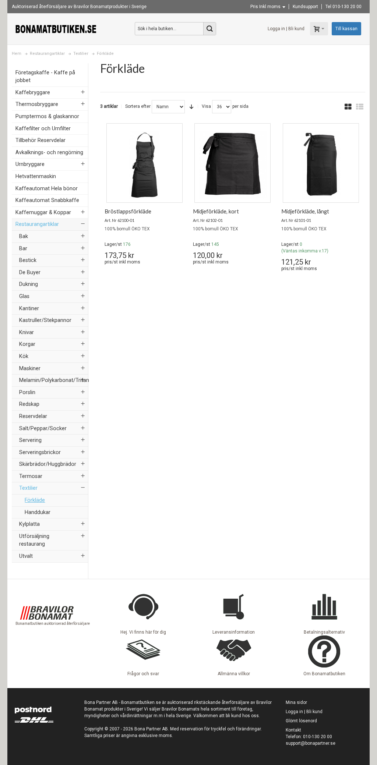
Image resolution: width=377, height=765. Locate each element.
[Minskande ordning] (191, 106)
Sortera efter (138, 106)
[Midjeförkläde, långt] (321, 165)
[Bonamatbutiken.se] (55, 29)
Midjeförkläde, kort (216, 211)
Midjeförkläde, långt (305, 211)
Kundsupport (305, 6)
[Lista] (359, 106)
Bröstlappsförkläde (128, 211)
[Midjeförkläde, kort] (232, 165)
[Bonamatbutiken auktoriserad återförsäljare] (46, 593)
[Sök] (209, 28)
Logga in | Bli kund (286, 28)
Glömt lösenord (301, 720)
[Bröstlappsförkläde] (144, 165)
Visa (206, 106)
